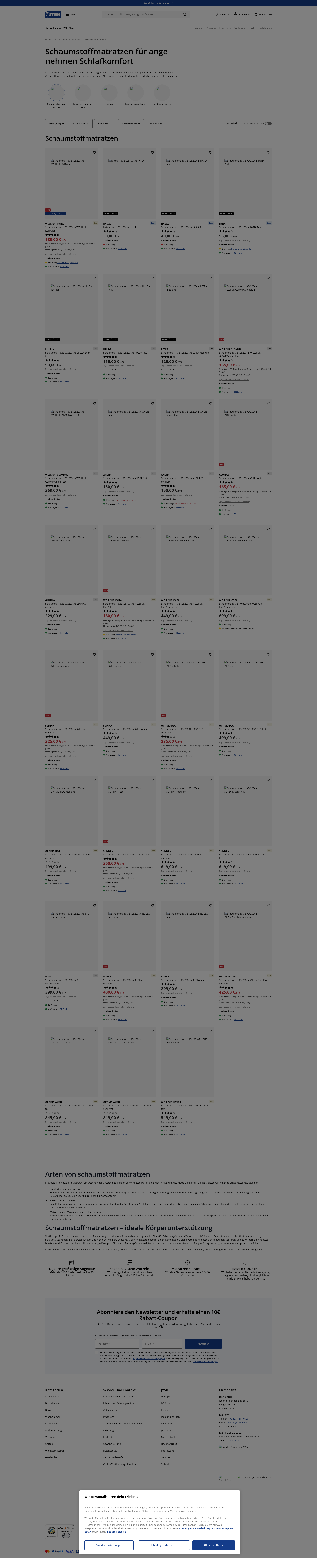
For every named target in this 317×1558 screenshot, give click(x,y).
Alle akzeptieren (214, 1545)
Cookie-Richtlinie (116, 1531)
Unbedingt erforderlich (164, 1545)
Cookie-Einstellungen (109, 1545)
